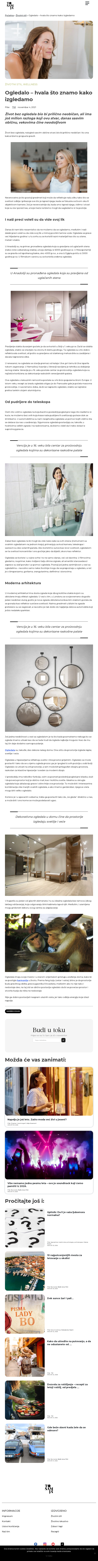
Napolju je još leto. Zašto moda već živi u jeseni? (37, 1119)
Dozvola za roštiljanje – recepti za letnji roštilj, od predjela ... (67, 1386)
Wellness (30, 84)
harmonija (22, 980)
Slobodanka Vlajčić (67, 1330)
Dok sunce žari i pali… (60, 1298)
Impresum (7, 1516)
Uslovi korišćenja (10, 1526)
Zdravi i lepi (57, 1526)
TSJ (14, 107)
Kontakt (6, 1521)
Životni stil (21, 15)
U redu (49, 1556)
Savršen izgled (13, 1011)
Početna (9, 15)
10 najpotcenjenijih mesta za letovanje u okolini (64, 1257)
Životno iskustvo (59, 1521)
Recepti (55, 1531)
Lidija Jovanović (31, 1123)
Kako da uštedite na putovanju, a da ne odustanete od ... (69, 1343)
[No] (95, 1553)
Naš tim (6, 1531)
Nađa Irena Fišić (23, 1190)
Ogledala (10, 750)
